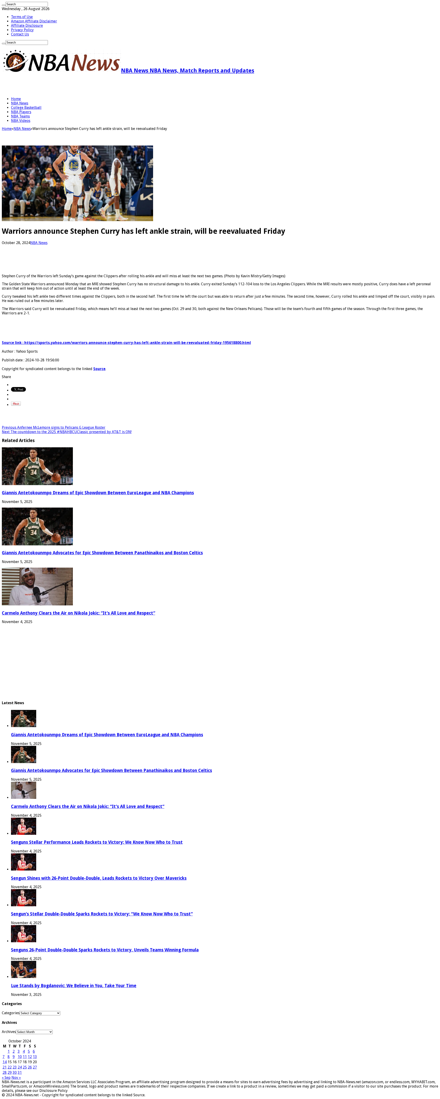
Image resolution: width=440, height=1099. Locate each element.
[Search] (4, 5)
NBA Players (21, 112)
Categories (10, 1013)
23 (15, 1067)
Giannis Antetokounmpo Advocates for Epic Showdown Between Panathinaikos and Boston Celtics (102, 552)
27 (35, 1067)
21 (5, 1067)
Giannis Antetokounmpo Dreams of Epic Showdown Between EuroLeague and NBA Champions (98, 492)
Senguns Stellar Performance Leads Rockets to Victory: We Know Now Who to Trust (97, 842)
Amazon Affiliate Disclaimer (34, 21)
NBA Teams (20, 116)
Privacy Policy (22, 30)
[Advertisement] (55, 85)
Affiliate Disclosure (27, 25)
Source (99, 369)
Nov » (16, 1077)
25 (25, 1067)
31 (20, 1072)
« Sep (6, 1077)
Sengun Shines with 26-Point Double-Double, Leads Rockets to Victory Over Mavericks (99, 878)
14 (5, 1062)
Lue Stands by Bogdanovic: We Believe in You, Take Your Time (73, 985)
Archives (9, 1032)
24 (20, 1067)
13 (35, 1057)
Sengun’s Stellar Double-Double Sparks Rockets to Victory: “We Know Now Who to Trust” (102, 914)
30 (15, 1072)
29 (10, 1072)
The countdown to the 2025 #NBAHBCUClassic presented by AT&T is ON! (67, 432)
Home (16, 99)
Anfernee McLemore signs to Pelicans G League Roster (53, 427)
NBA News (19, 103)
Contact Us (20, 34)
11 (25, 1057)
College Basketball (26, 107)
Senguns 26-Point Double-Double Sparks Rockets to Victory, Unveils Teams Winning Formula (105, 950)
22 (10, 1067)
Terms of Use (22, 17)
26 (30, 1067)
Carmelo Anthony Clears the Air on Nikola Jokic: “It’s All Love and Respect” (78, 613)
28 (5, 1072)
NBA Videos (20, 120)
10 (20, 1057)
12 (30, 1057)
